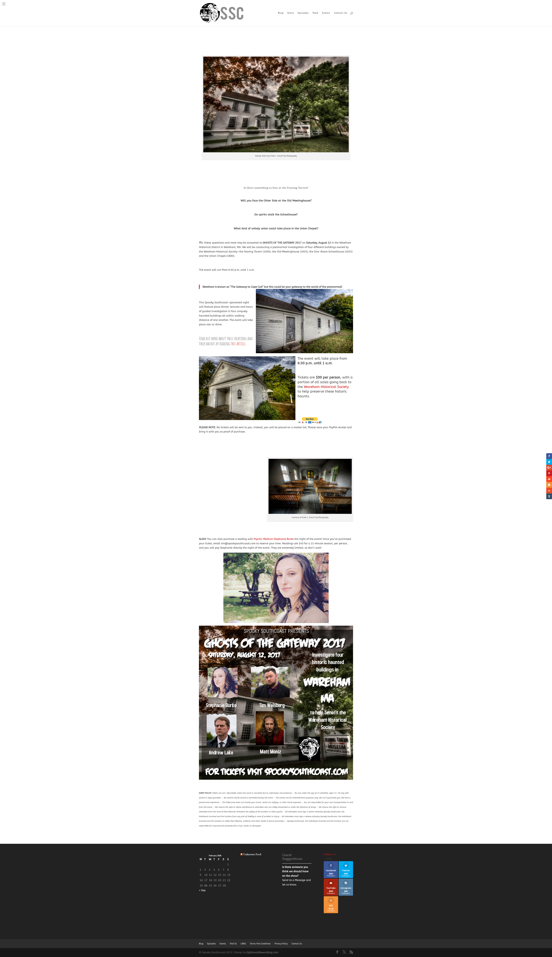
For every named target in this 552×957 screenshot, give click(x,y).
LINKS (243, 943)
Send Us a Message (293, 880)
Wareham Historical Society (326, 387)
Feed (315, 13)
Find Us (233, 943)
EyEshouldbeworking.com (262, 952)
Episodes (303, 13)
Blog (280, 13)
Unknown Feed (252, 854)
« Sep (202, 890)
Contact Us (340, 13)
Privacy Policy (281, 943)
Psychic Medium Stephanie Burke (274, 539)
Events (326, 13)
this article (238, 343)
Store (290, 13)
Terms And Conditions (260, 943)
